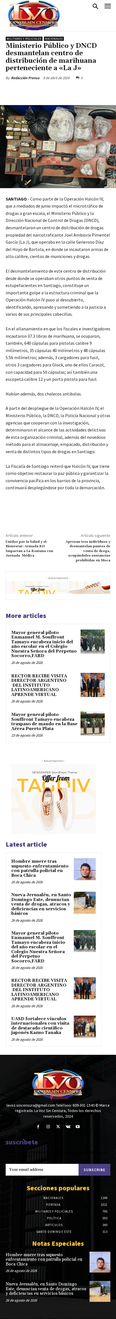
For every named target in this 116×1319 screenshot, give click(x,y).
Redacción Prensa (25, 77)
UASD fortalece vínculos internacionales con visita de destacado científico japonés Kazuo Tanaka (40, 1026)
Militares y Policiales (24, 39)
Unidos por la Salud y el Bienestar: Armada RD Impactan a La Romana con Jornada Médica (29, 549)
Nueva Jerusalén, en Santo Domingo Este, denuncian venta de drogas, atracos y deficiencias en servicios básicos (41, 904)
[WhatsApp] (67, 91)
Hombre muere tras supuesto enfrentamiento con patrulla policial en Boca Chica (39, 868)
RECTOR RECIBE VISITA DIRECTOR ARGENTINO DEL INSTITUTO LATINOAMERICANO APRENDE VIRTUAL (39, 685)
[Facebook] (29, 91)
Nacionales (54, 39)
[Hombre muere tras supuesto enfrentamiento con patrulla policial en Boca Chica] (85, 869)
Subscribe (94, 1169)
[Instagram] (48, 1126)
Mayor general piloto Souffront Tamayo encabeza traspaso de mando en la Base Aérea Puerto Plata (44, 721)
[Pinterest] (55, 91)
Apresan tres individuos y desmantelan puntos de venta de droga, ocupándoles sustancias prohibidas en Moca (88, 551)
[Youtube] (77, 1126)
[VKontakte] (68, 1126)
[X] (42, 91)
